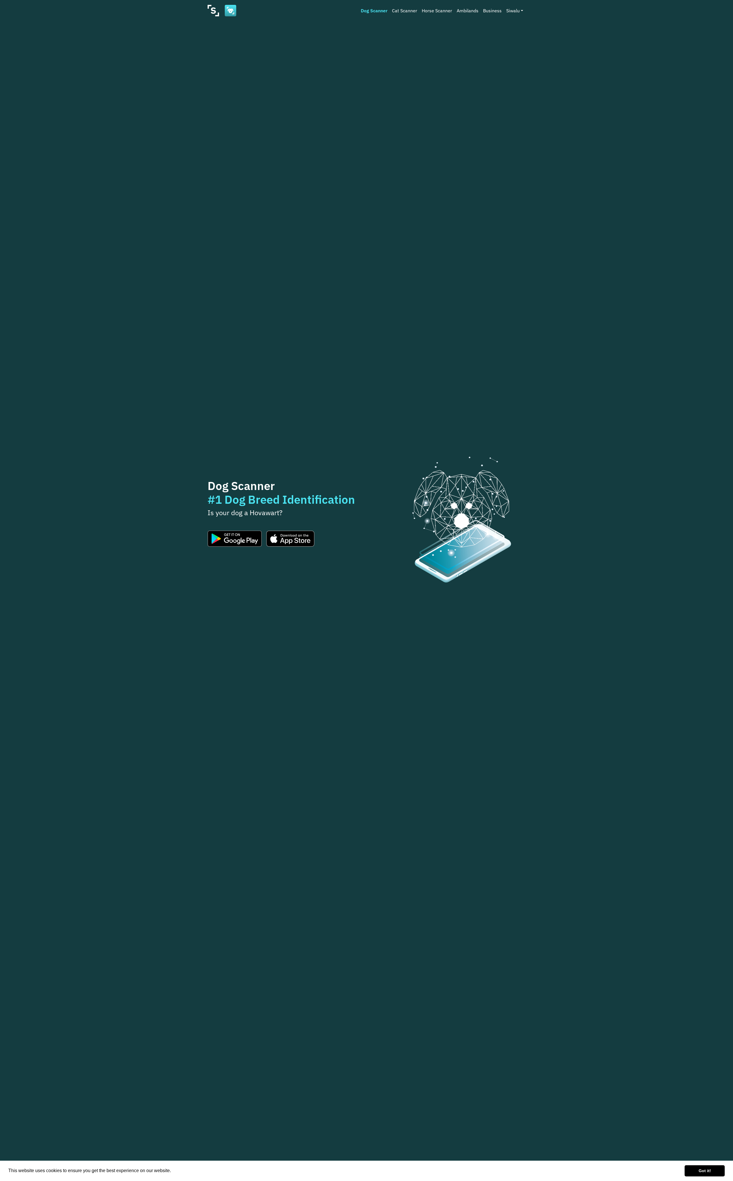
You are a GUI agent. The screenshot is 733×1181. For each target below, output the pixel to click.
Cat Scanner (404, 10)
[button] (173, 1171)
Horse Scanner (437, 10)
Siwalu (513, 10)
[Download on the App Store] (290, 539)
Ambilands (467, 10)
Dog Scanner (374, 10)
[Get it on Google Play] (235, 539)
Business (492, 10)
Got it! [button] (705, 1170)
